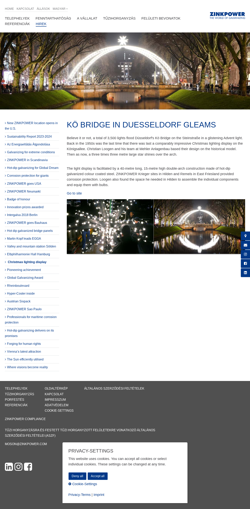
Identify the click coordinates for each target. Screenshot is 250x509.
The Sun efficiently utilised (25, 359)
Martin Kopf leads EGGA (24, 238)
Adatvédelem (56, 405)
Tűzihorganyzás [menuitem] (119, 18)
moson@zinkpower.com (26, 444)
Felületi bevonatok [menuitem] (160, 18)
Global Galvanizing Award (25, 277)
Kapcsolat (25, 8)
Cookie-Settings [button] (84, 484)
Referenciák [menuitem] (17, 24)
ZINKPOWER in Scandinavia (27, 160)
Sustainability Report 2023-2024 (29, 136)
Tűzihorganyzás (19, 394)
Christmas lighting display (27, 262)
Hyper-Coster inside (21, 293)
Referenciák (16, 405)
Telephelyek (16, 388)
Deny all (77, 476)
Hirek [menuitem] (41, 24)
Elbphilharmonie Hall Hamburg (28, 254)
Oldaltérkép (56, 388)
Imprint (99, 494)
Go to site (74, 193)
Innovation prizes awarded (25, 207)
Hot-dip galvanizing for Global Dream (32, 167)
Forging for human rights (24, 343)
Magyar (59, 8)
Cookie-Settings (59, 410)
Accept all (97, 476)
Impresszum (55, 399)
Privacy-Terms (79, 494)
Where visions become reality (27, 367)
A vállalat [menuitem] (87, 18)
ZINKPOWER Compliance (25, 419)
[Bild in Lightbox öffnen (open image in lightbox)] (156, 228)
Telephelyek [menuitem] (17, 18)
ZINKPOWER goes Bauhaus (27, 222)
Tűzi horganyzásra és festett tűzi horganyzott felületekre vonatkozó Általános (80, 430)
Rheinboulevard (18, 285)
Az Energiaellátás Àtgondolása (28, 144)
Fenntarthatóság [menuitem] (53, 18)
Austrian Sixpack (18, 301)
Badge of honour (18, 199)
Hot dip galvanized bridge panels (30, 230)
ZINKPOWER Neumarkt (23, 191)
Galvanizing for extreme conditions (31, 152)
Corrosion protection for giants (28, 175)
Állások (43, 8)
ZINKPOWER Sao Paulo (24, 309)
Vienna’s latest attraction (24, 351)
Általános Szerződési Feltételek (114, 388)
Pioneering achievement (24, 270)
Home (9, 8)
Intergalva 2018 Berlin (22, 215)
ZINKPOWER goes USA (24, 183)
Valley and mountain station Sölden (31, 246)
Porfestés (14, 399)
